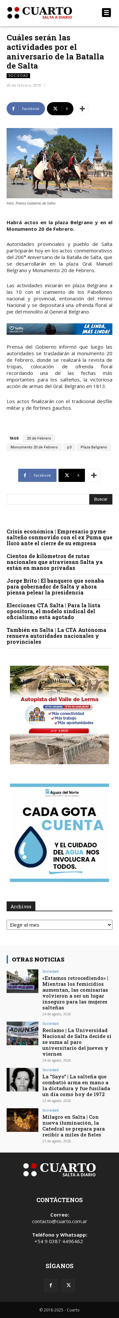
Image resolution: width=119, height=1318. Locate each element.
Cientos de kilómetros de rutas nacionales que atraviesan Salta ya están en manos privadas (55, 561)
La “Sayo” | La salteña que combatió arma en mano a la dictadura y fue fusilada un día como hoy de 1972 (76, 1085)
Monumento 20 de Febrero (34, 447)
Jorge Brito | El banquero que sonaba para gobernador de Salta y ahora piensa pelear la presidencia (55, 586)
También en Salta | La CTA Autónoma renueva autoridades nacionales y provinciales (56, 635)
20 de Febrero (39, 438)
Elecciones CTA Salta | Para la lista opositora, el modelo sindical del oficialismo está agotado (53, 611)
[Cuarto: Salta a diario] (44, 12)
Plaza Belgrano (94, 447)
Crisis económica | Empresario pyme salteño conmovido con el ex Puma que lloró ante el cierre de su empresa (59, 537)
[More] (82, 108)
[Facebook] (50, 1285)
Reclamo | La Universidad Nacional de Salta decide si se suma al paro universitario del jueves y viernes (76, 1042)
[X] (68, 1285)
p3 (69, 447)
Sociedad (18, 75)
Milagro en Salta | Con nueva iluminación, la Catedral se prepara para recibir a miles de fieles (73, 1125)
